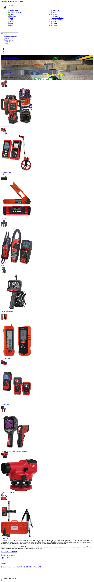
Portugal (54, 14)
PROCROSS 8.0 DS (7, 72)
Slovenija (55, 16)
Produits (6, 38)
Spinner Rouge (5, 63)
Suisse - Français (57, 19)
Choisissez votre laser (10, 36)
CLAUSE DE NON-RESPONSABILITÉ (28, 567)
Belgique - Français (15, 12)
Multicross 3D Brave (7, 68)
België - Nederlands (15, 10)
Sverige (54, 23)
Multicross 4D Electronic (8, 77)
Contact (3, 560)
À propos (7, 41)
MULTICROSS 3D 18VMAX (10, 58)
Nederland (55, 10)
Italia (11, 25)
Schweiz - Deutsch (58, 18)
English (54, 25)
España (12, 19)
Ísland (11, 23)
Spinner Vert (14, 63)
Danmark (12, 14)
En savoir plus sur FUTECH (9, 552)
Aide (2, 558)
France (12, 21)
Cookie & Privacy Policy (8, 567)
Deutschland (13, 16)
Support (6, 43)
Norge (54, 12)
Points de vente (8, 40)
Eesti (11, 18)
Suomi (54, 21)
